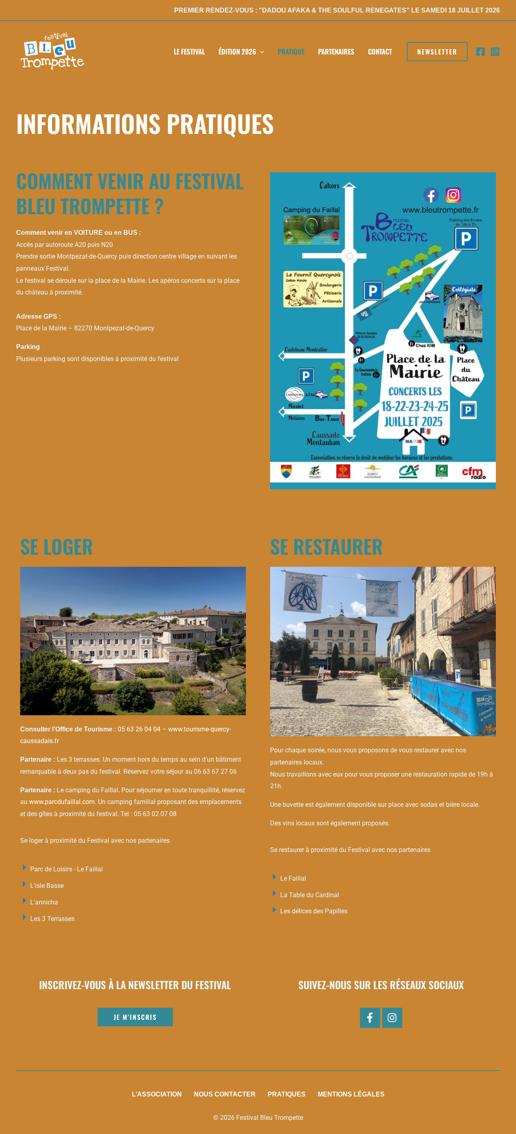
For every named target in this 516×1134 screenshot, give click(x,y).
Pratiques (287, 1094)
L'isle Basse (47, 886)
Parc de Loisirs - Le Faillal (66, 869)
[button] (437, 51)
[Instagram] (495, 51)
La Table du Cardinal (309, 895)
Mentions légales (351, 1094)
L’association (157, 1094)
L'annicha (44, 902)
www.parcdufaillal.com (62, 802)
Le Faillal (293, 878)
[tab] (133, 869)
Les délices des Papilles (313, 911)
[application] (260, 52)
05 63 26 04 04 (139, 729)
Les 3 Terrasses (52, 919)
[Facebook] (480, 51)
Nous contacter (225, 1094)
